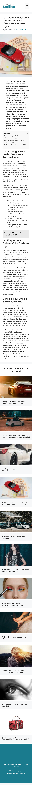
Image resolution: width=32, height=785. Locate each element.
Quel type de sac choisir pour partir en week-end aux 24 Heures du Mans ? (16, 739)
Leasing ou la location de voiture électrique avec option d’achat (13, 402)
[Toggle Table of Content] (26, 133)
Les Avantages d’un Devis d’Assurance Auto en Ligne (13, 137)
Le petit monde (12, 773)
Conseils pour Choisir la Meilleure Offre (15, 145)
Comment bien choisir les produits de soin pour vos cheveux (15, 571)
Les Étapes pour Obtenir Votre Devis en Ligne (14, 141)
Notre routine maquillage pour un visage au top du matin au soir (14, 604)
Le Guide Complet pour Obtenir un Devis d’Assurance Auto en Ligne (14, 503)
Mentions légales (15, 771)
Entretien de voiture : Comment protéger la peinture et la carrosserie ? (16, 436)
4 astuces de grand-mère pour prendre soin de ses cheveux (13, 671)
